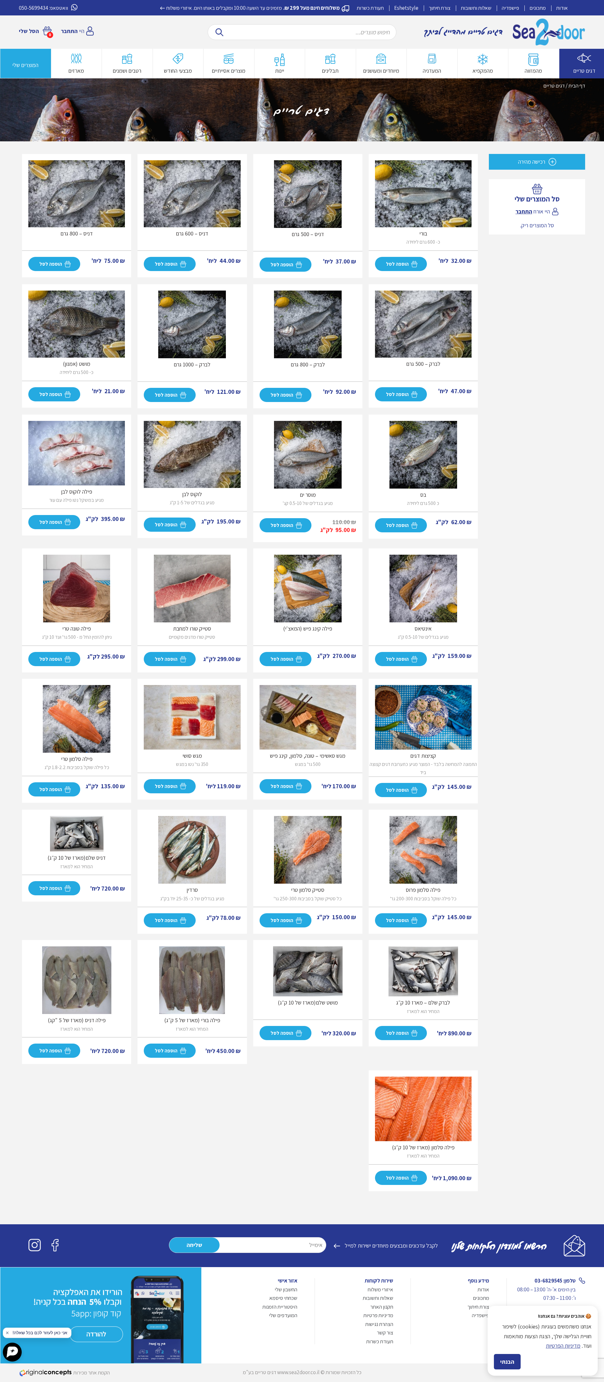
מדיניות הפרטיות (563, 1345)
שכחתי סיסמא (283, 1297)
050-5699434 (33, 7)
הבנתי (507, 1361)
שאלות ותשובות (476, 7)
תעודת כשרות (370, 7)
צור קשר (385, 1332)
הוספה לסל (397, 264)
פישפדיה (510, 7)
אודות (562, 7)
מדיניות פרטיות (378, 1315)
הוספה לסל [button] (166, 659)
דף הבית (576, 85)
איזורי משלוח (179, 7)
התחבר (69, 31)
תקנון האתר (381, 1306)
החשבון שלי (286, 1289)
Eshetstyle (406, 7)
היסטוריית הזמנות (279, 1306)
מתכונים (537, 7)
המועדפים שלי (283, 1315)
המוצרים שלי (25, 65)
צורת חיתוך (439, 7)
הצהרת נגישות (379, 1324)
